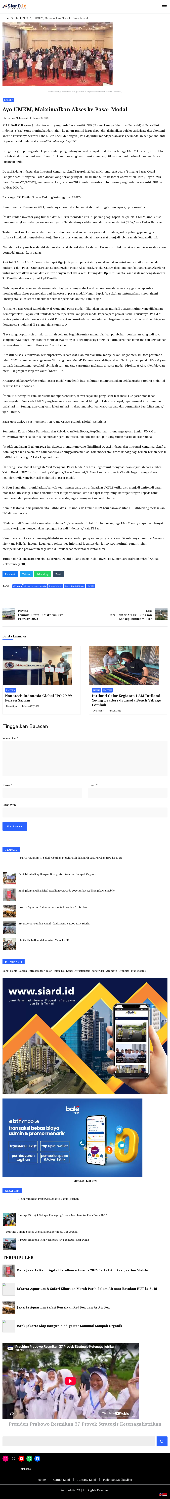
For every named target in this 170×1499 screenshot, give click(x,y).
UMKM (90, 586)
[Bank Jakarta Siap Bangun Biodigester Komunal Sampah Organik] (9, 878)
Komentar (10, 738)
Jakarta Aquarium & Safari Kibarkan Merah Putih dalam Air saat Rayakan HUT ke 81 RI (70, 857)
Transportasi (138, 971)
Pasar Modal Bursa (74, 586)
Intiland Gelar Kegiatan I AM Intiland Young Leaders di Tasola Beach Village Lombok (126, 700)
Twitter (26, 574)
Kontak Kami (61, 1480)
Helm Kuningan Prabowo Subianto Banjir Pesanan (48, 1198)
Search (162, 1441)
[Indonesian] (165, 1494)
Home (42, 1480)
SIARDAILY (26, 1469)
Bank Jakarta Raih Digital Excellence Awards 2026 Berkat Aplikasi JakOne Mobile (66, 890)
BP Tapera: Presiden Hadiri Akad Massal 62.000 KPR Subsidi (54, 923)
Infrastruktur (36, 971)
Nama (7, 785)
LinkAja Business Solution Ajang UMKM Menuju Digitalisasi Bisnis (62, 421)
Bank (5, 971)
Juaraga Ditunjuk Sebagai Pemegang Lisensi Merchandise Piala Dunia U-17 (62, 1215)
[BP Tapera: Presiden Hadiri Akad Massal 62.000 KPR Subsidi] (9, 927)
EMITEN (8, 99)
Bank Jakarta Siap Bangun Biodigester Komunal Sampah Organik (57, 874)
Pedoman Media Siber (117, 1480)
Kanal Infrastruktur (78, 971)
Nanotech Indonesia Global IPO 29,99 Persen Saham (38, 698)
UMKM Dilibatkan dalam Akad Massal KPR (43, 940)
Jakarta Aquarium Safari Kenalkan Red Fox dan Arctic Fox (52, 907)
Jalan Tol (59, 971)
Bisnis (13, 971)
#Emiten (17, 586)
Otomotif (111, 971)
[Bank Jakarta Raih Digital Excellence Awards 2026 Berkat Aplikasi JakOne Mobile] (9, 895)
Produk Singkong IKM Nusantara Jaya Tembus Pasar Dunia (53, 1239)
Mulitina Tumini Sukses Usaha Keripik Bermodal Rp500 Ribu (42, 1231)
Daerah (22, 971)
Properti (124, 971)
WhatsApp (42, 574)
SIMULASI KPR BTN (85, 1180)
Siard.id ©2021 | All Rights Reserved (85, 1490)
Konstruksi (97, 971)
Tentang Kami (86, 1480)
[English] (161, 1494)
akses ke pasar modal (35, 586)
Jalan (49, 971)
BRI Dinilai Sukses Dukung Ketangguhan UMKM (49, 197)
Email (58, 574)
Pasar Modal (55, 586)
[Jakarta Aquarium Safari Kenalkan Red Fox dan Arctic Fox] (9, 911)
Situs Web (9, 805)
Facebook (10, 574)
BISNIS (96, 690)
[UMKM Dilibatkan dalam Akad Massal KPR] (9, 944)
